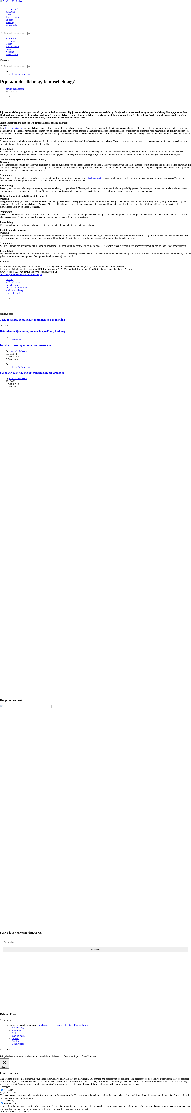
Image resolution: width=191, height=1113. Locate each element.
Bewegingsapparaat (21, 74)
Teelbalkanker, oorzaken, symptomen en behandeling (32, 319)
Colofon (60, 1025)
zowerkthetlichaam (15, 88)
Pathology (16, 339)
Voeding (10, 22)
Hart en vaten (12, 17)
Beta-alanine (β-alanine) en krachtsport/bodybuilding (32, 331)
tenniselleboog (13, 293)
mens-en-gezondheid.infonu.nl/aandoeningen (21, 274)
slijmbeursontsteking (14, 128)
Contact (69, 1025)
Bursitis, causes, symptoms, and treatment (25, 345)
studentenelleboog (14, 290)
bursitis (9, 279)
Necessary (8, 1090)
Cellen (9, 14)
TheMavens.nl (44, 1025)
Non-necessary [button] (7, 1100)
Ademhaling (12, 9)
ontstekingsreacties (94, 178)
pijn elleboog (12, 285)
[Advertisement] (95, 411)
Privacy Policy (81, 1025)
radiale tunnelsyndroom (17, 287)
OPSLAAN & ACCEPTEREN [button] (15, 1111)
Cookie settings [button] (71, 1056)
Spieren (9, 19)
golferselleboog (13, 282)
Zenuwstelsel (12, 25)
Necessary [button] (5, 1087)
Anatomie (10, 11)
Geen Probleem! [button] (89, 1056)
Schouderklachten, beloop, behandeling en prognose (32, 372)
